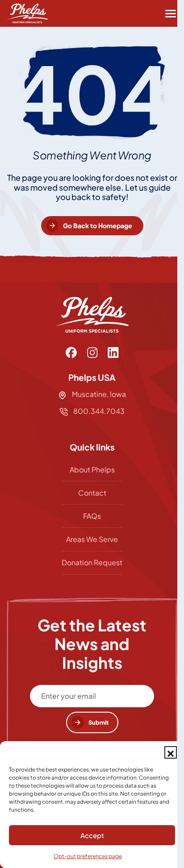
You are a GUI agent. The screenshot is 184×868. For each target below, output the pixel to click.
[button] (170, 752)
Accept (92, 835)
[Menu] (170, 13)
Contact (92, 492)
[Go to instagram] (92, 352)
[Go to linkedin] (113, 352)
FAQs (92, 516)
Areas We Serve (92, 539)
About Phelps (92, 469)
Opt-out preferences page (88, 856)
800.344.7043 (98, 411)
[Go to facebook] (71, 352)
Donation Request (92, 562)
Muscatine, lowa (99, 394)
